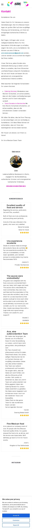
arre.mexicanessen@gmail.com (12, 53)
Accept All (16, 515)
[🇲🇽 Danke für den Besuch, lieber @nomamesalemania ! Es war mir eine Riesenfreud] (5, 491)
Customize (16, 520)
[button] (2, 4)
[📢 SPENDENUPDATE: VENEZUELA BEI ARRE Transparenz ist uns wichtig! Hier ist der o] (15, 491)
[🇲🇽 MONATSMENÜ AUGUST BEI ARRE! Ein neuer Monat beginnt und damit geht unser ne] (25, 470)
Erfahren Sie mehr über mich (16, 186)
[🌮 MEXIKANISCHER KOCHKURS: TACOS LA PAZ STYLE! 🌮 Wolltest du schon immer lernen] (25, 491)
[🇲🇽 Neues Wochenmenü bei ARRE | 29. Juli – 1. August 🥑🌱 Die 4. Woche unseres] (5, 480)
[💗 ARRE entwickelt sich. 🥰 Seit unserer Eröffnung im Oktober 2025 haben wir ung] (25, 480)
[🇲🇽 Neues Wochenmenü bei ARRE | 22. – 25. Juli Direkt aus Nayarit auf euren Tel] (15, 480)
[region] (16, 512)
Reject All (16, 525)
